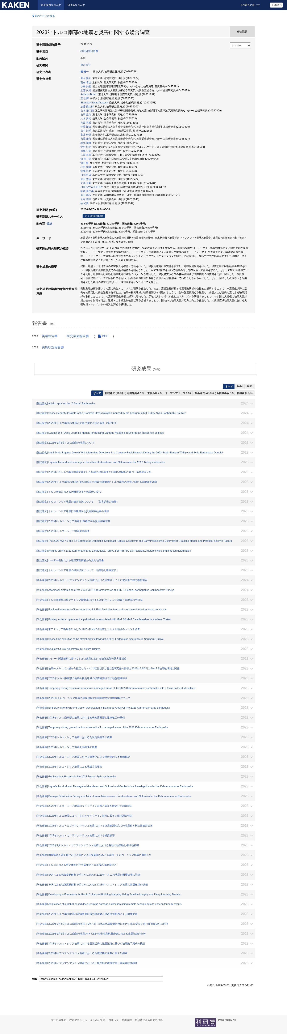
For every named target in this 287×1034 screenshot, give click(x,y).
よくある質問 (97, 1019)
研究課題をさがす (51, 5)
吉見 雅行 (85, 138)
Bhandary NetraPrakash (94, 102)
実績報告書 (50, 336)
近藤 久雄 (85, 90)
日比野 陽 (85, 175)
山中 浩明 (85, 130)
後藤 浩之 (85, 171)
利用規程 (127, 1019)
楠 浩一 (84, 71)
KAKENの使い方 (250, 5)
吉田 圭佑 (85, 114)
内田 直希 (85, 122)
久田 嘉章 (85, 154)
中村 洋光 (85, 146)
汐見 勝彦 (85, 126)
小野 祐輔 (85, 167)
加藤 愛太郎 (87, 106)
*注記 (49, 223)
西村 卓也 (85, 82)
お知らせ (113, 1019)
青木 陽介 (85, 78)
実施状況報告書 (53, 347)
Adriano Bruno (88, 94)
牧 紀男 (84, 203)
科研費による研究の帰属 (149, 1019)
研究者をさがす (76, 5)
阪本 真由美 (87, 191)
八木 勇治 (85, 118)
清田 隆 (84, 163)
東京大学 (85, 64)
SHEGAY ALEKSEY (91, 187)
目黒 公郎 (85, 150)
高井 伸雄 (85, 134)
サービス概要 (58, 1019)
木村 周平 (85, 199)
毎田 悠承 (85, 179)
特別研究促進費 (89, 51)
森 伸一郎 (85, 158)
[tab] (145, 369)
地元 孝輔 (85, 142)
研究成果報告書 (78, 336)
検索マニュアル (78, 1019)
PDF (104, 336)
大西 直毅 (85, 183)
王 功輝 (84, 98)
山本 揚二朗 (87, 110)
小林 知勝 (85, 86)
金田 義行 (85, 195)
